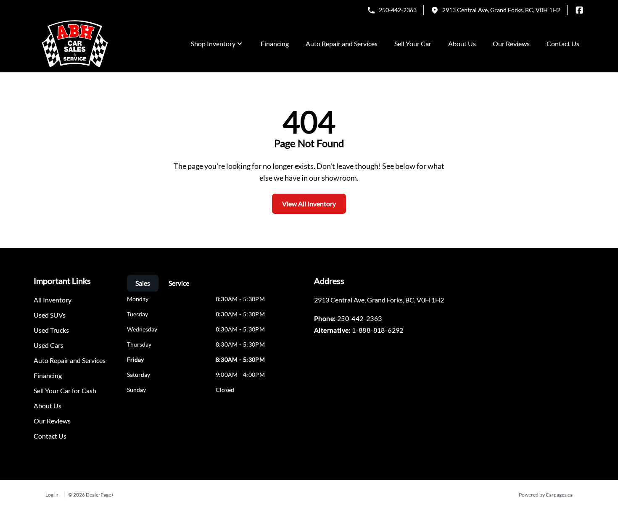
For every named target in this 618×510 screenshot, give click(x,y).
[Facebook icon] (579, 10)
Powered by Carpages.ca (546, 495)
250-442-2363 (398, 9)
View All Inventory (309, 204)
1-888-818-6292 (378, 330)
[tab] (142, 283)
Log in (51, 495)
